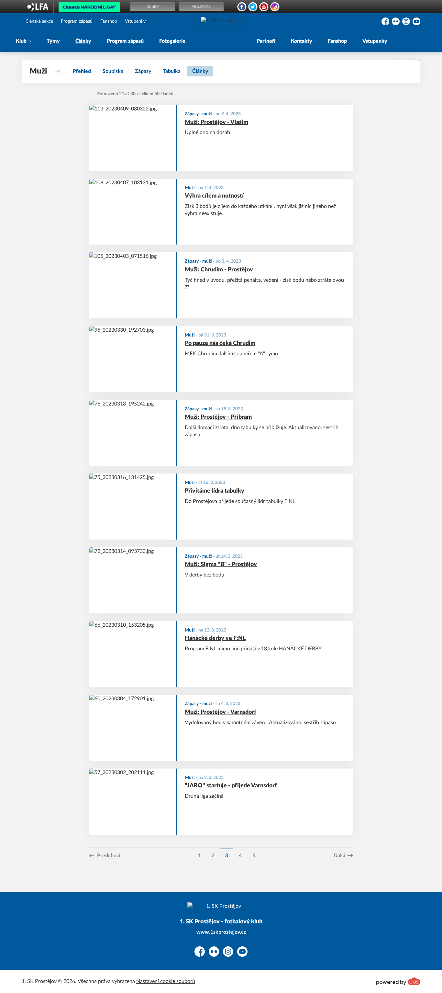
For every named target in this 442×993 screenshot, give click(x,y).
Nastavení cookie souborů (165, 981)
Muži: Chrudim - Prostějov (219, 270)
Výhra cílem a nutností (214, 196)
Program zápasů (77, 21)
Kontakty (301, 41)
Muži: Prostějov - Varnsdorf (220, 712)
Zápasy (143, 71)
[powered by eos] (398, 981)
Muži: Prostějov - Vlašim (216, 122)
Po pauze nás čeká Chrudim (220, 343)
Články (83, 41)
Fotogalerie (172, 41)
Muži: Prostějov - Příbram (218, 417)
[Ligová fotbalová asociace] (38, 8)
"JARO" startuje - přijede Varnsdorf (231, 786)
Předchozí (108, 855)
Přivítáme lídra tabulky (214, 491)
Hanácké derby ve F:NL (215, 638)
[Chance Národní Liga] (89, 8)
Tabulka (172, 71)
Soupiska (113, 71)
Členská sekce (39, 21)
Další (339, 855)
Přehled (82, 71)
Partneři (266, 41)
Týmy (53, 41)
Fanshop (108, 21)
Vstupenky (135, 21)
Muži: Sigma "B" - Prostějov (221, 564)
